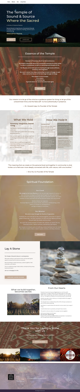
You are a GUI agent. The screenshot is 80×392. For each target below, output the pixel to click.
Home (8, 1)
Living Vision (23, 1)
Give (18, 1)
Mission (13, 1)
